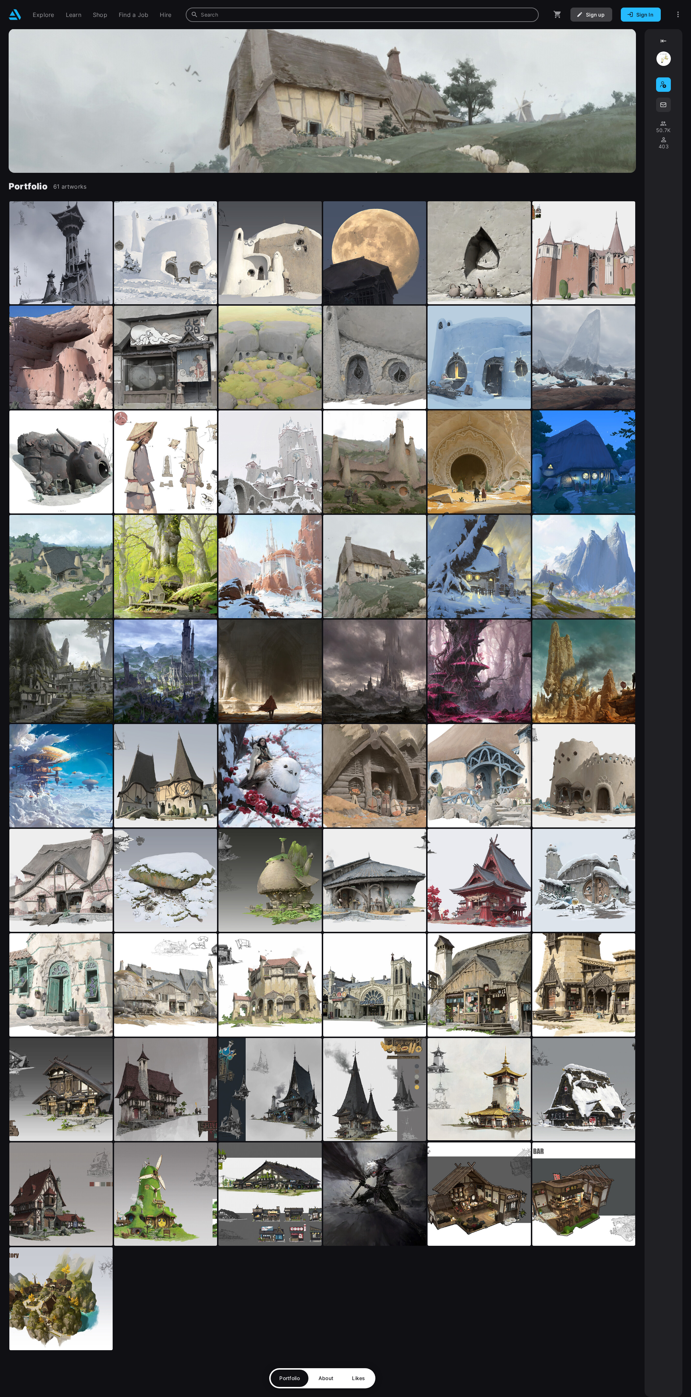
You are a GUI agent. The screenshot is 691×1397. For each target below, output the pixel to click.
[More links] (678, 14)
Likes (358, 1378)
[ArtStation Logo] (15, 14)
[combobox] (362, 15)
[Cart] (557, 14)
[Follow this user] (663, 84)
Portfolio (289, 1378)
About (326, 1378)
